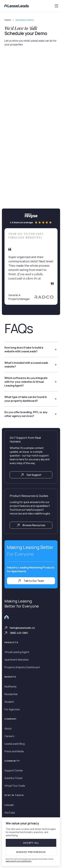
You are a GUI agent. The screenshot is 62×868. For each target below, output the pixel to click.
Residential (10, 694)
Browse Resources (33, 525)
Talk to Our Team (33, 581)
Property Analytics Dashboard (22, 667)
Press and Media (14, 751)
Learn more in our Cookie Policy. (19, 861)
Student (9, 701)
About (8, 728)
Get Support (33, 475)
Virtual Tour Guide (14, 785)
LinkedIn (9, 805)
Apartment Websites (16, 659)
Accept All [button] (31, 842)
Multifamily (10, 686)
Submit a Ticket (13, 778)
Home (7, 19)
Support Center (13, 770)
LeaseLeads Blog (14, 743)
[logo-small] (6, 617)
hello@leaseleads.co (22, 628)
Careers (9, 736)
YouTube (9, 812)
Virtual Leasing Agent (16, 652)
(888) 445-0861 (19, 633)
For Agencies (12, 709)
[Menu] (56, 5)
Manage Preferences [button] (31, 851)
